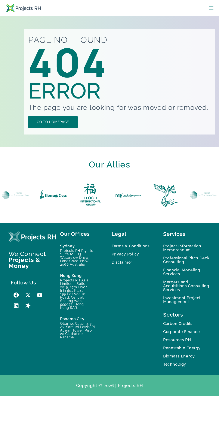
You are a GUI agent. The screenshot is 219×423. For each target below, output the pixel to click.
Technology (174, 364)
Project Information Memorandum (182, 248)
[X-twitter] (27, 295)
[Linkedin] (16, 305)
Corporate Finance (181, 331)
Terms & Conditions (131, 246)
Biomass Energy (179, 356)
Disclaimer (122, 262)
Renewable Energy (182, 348)
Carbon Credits (177, 323)
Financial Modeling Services (181, 272)
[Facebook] (16, 295)
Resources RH (177, 340)
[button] (211, 7)
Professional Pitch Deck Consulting (186, 260)
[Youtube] (39, 295)
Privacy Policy (125, 254)
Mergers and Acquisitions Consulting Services (186, 286)
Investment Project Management (182, 300)
